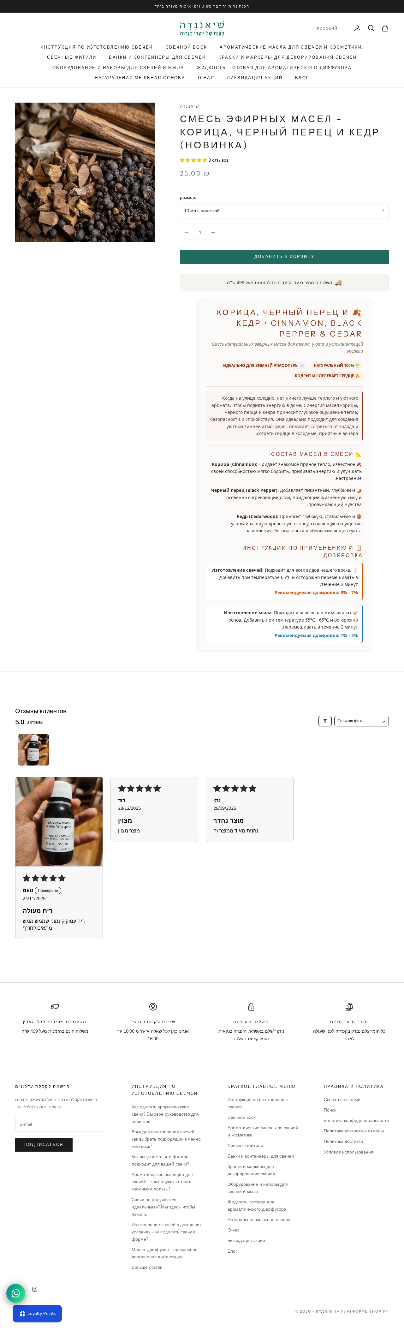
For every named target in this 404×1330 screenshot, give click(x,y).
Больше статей (147, 1267)
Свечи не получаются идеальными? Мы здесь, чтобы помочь (163, 1207)
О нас (206, 77)
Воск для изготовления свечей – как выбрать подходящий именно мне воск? (166, 1139)
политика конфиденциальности (356, 1121)
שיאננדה (189, 106)
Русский (327, 28)
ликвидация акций (254, 77)
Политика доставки (343, 1141)
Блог (302, 77)
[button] (194, 160)
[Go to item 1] (33, 750)
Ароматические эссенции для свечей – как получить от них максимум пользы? (162, 1182)
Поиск (330, 1110)
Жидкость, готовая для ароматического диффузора (274, 67)
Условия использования (348, 1152)
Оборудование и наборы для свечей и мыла (118, 67)
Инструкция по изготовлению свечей (96, 47)
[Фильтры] (325, 721)
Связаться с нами (342, 1100)
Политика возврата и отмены (354, 1131)
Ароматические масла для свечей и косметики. (291, 47)
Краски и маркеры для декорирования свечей (287, 57)
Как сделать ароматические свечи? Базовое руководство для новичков (165, 1114)
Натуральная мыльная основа (140, 77)
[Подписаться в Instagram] (35, 1289)
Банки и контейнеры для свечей (157, 57)
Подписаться (43, 1145)
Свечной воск (186, 47)
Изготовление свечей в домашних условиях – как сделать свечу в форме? (167, 1232)
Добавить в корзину (284, 256)
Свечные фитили (71, 57)
